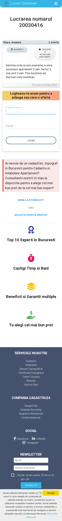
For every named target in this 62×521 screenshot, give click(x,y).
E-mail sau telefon (14, 107)
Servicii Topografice (31, 368)
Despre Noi (31, 405)
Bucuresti (18, 49)
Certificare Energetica (31, 372)
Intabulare (31, 365)
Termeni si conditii (40, 479)
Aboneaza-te (31, 485)
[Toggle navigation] (55, 3)
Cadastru (31, 361)
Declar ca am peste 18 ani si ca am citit (35, 475)
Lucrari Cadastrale (23, 3)
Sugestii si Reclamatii (31, 413)
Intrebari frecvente (31, 409)
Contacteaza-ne (31, 417)
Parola (9, 126)
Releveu (31, 380)
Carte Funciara (31, 376)
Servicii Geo (31, 384)
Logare (31, 140)
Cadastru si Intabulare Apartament (45, 53)
